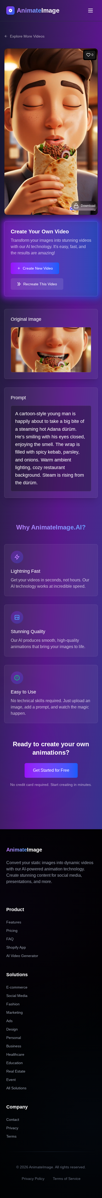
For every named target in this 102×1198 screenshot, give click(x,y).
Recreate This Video (40, 284)
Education (14, 1063)
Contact (12, 1119)
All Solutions (16, 1088)
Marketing (14, 1012)
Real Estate (15, 1071)
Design (12, 1029)
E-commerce (16, 987)
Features (13, 922)
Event (11, 1080)
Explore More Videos (27, 36)
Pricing (12, 930)
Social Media (16, 996)
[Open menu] (90, 10)
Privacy (12, 1128)
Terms (11, 1136)
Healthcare (15, 1054)
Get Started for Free (51, 770)
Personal (13, 1038)
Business (13, 1046)
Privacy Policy (33, 1178)
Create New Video (38, 268)
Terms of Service (67, 1178)
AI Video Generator (22, 956)
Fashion (13, 1004)
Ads (9, 1021)
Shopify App (16, 947)
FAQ (10, 939)
